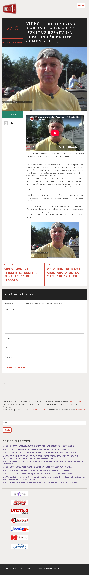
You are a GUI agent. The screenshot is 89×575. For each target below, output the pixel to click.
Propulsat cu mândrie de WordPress (16, 568)
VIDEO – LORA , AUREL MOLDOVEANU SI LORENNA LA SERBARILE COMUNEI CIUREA (37, 467)
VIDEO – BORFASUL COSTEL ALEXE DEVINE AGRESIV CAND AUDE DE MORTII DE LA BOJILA (40, 483)
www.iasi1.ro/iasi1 (74, 401)
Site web (8, 357)
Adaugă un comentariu (12, 43)
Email (7, 348)
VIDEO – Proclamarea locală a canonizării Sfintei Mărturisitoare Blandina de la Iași (36, 470)
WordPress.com (52, 568)
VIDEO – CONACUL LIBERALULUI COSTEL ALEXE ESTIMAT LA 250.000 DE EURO (36, 449)
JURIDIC (12, 115)
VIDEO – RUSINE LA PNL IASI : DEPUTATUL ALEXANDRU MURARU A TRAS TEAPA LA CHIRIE (40, 453)
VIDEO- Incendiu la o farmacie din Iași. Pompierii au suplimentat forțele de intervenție (38, 474)
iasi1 (11, 123)
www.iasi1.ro (80, 410)
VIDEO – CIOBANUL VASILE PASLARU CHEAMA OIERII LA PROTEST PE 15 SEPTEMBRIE (38, 446)
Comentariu (10, 309)
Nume (8, 338)
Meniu (81, 5)
